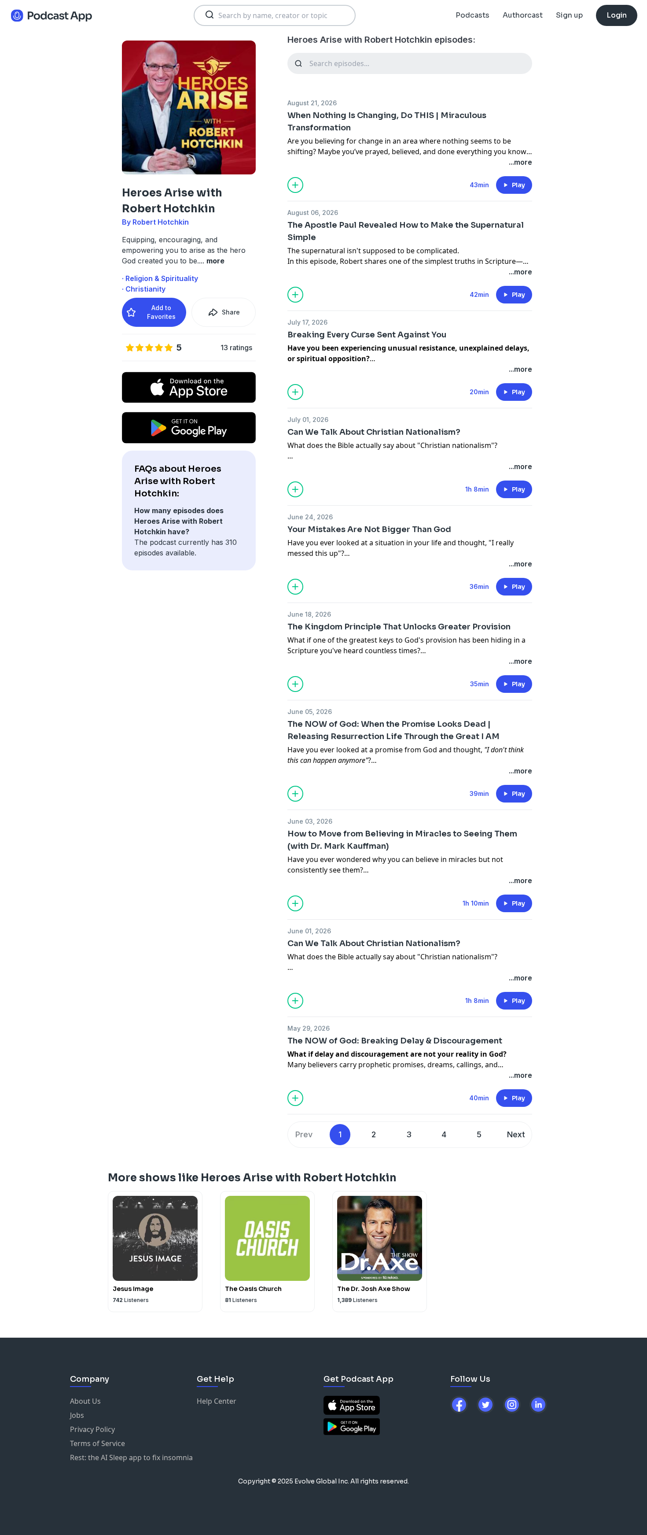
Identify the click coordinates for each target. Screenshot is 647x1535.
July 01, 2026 (307, 419)
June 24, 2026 (310, 517)
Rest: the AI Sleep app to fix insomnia (131, 1457)
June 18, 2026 (309, 614)
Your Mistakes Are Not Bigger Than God (369, 529)
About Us (85, 1401)
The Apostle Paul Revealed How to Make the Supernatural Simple (405, 231)
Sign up (569, 15)
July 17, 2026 (307, 322)
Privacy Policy (92, 1429)
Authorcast (523, 15)
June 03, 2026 (309, 821)
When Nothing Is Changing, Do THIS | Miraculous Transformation (386, 122)
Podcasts (472, 15)
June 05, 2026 (309, 711)
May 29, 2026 (308, 1028)
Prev (303, 1134)
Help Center (216, 1401)
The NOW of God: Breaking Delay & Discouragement (394, 1041)
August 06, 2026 (312, 212)
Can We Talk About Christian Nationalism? (373, 432)
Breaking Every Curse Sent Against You (366, 335)
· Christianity (143, 289)
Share (231, 312)
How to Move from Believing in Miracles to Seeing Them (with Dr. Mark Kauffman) (402, 840)
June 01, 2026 (309, 931)
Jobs (77, 1415)
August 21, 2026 (312, 103)
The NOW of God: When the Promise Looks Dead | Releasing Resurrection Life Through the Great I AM (393, 730)
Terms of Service (97, 1443)
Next (516, 1134)
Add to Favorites (161, 312)
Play (518, 185)
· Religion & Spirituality (160, 278)
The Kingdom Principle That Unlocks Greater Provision (399, 627)
